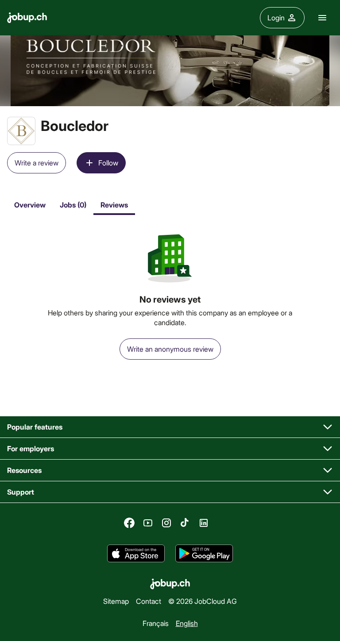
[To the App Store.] (136, 553)
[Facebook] (129, 523)
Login (276, 17)
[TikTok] (185, 523)
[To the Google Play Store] (204, 553)
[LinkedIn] (203, 523)
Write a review (36, 162)
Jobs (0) (73, 204)
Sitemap (116, 601)
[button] (170, 427)
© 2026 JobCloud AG (202, 601)
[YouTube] (148, 523)
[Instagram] (166, 523)
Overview (30, 204)
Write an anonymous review (170, 349)
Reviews (114, 204)
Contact (148, 601)
